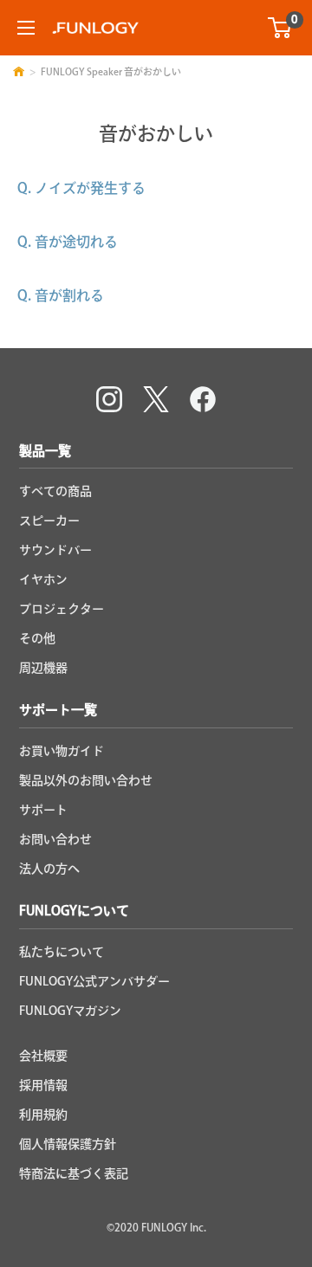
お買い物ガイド (61, 751)
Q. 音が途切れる (67, 242)
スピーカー (49, 520)
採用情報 (43, 1085)
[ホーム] (18, 71)
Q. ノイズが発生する (81, 188)
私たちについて (61, 952)
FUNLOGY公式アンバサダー (94, 981)
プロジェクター (61, 609)
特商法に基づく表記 (73, 1173)
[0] (280, 27)
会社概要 (43, 1056)
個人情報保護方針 (67, 1144)
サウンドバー (55, 550)
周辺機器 (43, 668)
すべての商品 (55, 491)
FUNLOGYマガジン (70, 1011)
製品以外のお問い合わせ (86, 780)
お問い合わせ (55, 839)
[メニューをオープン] (26, 28)
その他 (37, 638)
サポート (43, 810)
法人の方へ (49, 869)
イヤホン (43, 579)
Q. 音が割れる (60, 295)
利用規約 (43, 1115)
